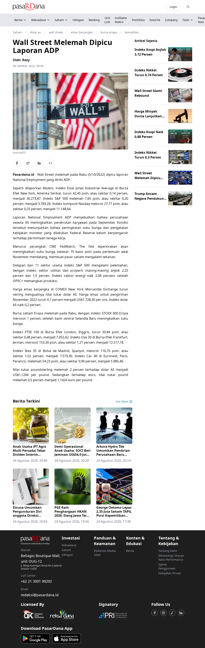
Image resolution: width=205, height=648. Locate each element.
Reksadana (38, 20)
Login (173, 7)
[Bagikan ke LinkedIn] (39, 163)
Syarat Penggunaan (167, 566)
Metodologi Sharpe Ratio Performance (171, 557)
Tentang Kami (167, 551)
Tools (185, 20)
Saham (59, 20)
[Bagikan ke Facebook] (17, 163)
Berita (18, 20)
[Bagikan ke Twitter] (28, 163)
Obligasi (67, 555)
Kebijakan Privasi (169, 573)
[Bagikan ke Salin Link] (50, 163)
